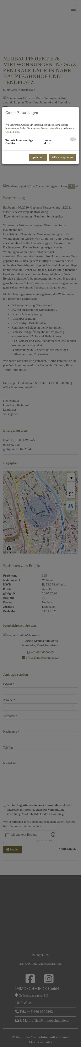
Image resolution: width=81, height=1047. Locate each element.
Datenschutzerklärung (51, 128)
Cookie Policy (12, 131)
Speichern (38, 157)
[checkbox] (73, 139)
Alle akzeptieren (62, 157)
